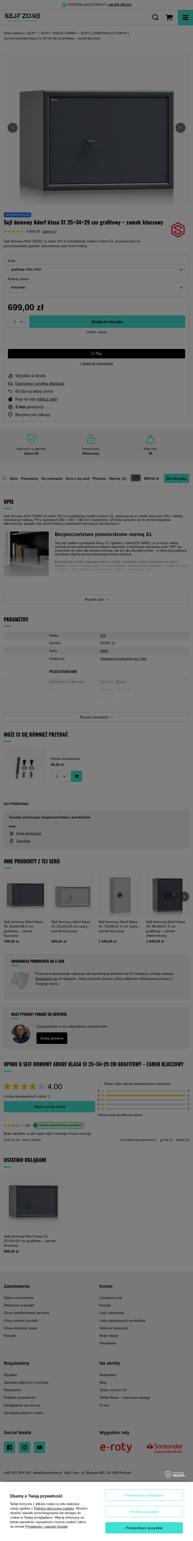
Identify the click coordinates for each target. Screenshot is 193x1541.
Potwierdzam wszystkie (144, 1528)
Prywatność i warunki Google (46, 1526)
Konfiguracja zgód (144, 1512)
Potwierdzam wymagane (144, 1495)
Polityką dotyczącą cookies (54, 1508)
